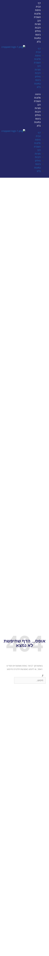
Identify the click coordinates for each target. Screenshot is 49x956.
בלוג (39, 41)
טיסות (38, 10)
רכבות (38, 27)
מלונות (37, 13)
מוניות (38, 24)
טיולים (38, 31)
